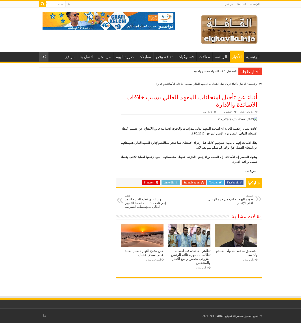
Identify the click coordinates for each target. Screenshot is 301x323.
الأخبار (237, 57)
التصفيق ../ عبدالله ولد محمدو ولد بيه (215, 71)
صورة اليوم (125, 57)
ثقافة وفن (164, 57)
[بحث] (42, 4)
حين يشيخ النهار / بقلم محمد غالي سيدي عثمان (144, 253)
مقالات (204, 57)
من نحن (229, 4)
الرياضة (221, 57)
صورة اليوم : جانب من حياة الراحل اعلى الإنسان (230, 200)
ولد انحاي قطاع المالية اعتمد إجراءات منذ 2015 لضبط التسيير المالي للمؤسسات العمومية (145, 201)
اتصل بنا (241, 4)
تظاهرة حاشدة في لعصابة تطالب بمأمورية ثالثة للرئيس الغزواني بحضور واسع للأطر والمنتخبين (190, 256)
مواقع (70, 57)
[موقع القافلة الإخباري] (229, 28)
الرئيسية (255, 4)
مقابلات (145, 57)
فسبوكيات (185, 57)
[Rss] (69, 4)
